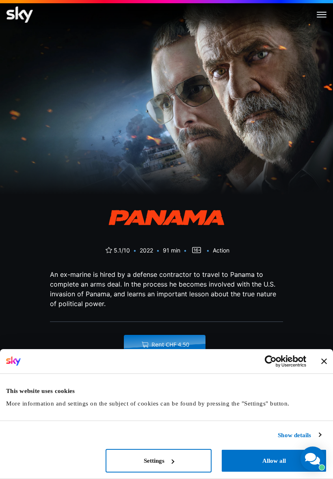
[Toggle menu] (322, 14)
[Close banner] (324, 361)
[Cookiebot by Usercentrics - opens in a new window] (270, 361)
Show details (294, 435)
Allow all (274, 460)
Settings (154, 460)
